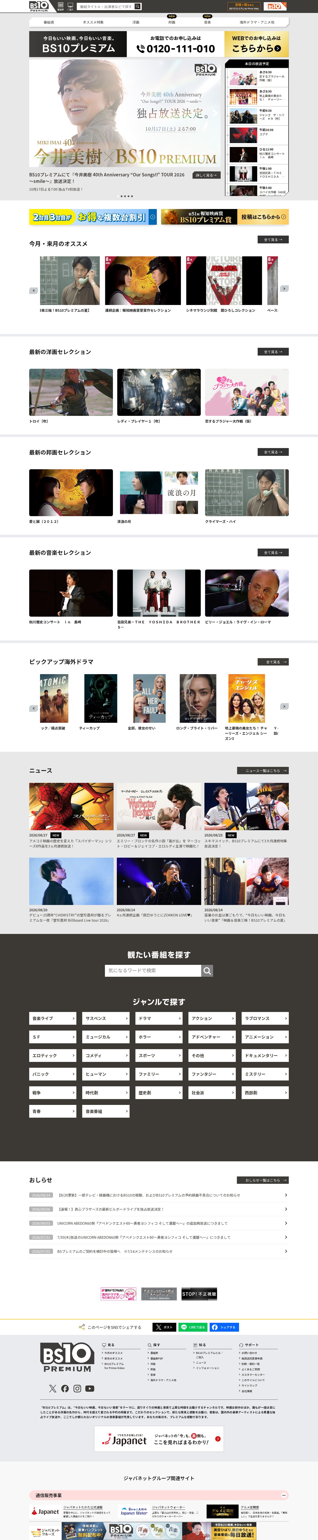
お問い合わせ (249, 1353)
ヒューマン (96, 1074)
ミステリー (255, 1074)
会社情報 (247, 1391)
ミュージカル (98, 1037)
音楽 (207, 22)
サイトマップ (249, 1385)
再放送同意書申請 (252, 1358)
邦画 (171, 22)
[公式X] (52, 1388)
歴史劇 (145, 1092)
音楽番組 (94, 1111)
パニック (40, 1074)
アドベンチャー (206, 1037)
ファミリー (149, 1074)
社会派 (198, 1092)
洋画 (135, 22)
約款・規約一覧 (251, 1364)
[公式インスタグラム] (77, 1388)
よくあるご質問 (251, 1369)
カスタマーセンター (253, 1374)
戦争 (36, 1092)
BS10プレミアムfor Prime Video (114, 1366)
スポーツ (147, 1055)
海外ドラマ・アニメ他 (257, 22)
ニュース (201, 1362)
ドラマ (145, 1018)
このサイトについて (253, 1380)
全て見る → (273, 239)
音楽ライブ (42, 1018)
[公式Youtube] (89, 1388)
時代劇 (92, 1092)
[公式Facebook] (65, 1388)
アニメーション (259, 1037)
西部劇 (251, 1092)
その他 (198, 1055)
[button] (34, 113)
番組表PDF (156, 1358)
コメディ (94, 1055)
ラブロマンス (257, 1018)
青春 (36, 1111)
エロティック (44, 1055)
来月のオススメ (113, 1358)
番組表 (49, 22)
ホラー (145, 1037)
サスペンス (96, 1018)
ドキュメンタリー (261, 1055)
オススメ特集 (93, 22)
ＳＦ (36, 1037)
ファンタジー (204, 1074)
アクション (202, 1018)
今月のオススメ (113, 1353)
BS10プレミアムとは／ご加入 (209, 1355)
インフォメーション (207, 1368)
